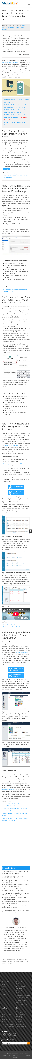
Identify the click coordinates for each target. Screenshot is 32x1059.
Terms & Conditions (18, 1055)
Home (3, 960)
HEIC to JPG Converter (8, 1027)
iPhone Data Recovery (8, 1022)
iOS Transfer (5, 1017)
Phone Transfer (6, 1019)
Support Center (20, 1024)
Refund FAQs (19, 1019)
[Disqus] (16, 844)
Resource (9, 960)
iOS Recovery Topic (13, 27)
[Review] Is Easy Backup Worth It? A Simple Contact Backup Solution (15, 906)
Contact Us (5, 984)
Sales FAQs (19, 1017)
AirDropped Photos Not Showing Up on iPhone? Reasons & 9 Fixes (14, 877)
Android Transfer (6, 1014)
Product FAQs (20, 1022)
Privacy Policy (6, 1055)
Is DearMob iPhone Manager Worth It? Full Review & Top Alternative (15, 902)
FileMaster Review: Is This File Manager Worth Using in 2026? (14, 898)
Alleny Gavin (10, 927)
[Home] (10, 3)
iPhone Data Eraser (7, 1024)
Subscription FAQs (21, 1012)
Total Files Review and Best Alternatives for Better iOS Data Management (15, 872)
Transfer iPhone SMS (22, 998)
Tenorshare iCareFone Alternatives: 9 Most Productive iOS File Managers (15, 885)
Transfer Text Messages (23, 995)
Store (3, 989)
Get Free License (6, 991)
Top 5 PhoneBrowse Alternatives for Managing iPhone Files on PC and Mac (13, 889)
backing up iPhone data (8, 789)
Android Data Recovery (8, 1012)
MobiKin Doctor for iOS (11, 445)
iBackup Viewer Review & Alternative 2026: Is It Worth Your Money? (15, 911)
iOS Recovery (17, 960)
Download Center (21, 1027)
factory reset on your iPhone (10, 63)
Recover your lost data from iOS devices (14, 464)
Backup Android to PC (22, 1005)
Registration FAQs (21, 1014)
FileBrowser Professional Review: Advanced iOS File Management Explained (15, 894)
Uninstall (4, 994)
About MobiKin (6, 982)
